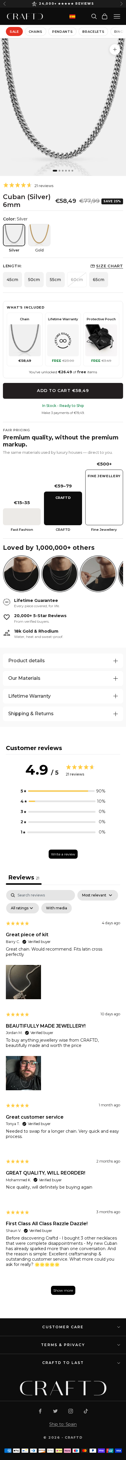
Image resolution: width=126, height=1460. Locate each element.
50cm (34, 279)
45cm (12, 279)
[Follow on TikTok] (86, 1411)
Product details (26, 660)
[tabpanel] (63, 1095)
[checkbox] (56, 908)
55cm (55, 279)
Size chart (109, 265)
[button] (63, 791)
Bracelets (93, 32)
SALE (14, 32)
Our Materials (24, 678)
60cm (77, 279)
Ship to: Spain (63, 1424)
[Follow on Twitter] (55, 1411)
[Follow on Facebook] (40, 1411)
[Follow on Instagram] (71, 1411)
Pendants (62, 32)
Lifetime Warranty (29, 696)
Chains (35, 32)
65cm (98, 279)
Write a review (63, 854)
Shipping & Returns (31, 713)
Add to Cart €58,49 (63, 390)
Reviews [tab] (23, 877)
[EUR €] (72, 16)
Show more (63, 1290)
